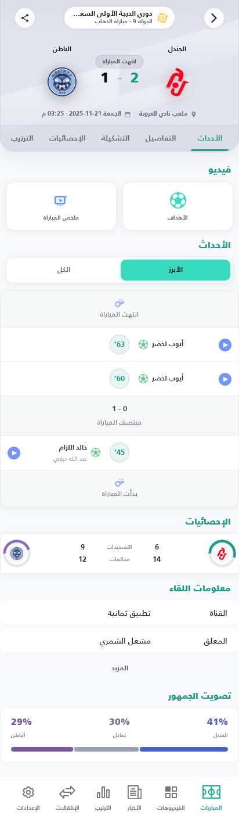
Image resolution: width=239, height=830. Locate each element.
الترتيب (22, 138)
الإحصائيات (67, 138)
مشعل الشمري (125, 640)
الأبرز (176, 270)
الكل (63, 270)
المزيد (119, 668)
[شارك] (25, 18)
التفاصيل (161, 138)
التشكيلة (115, 138)
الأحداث (210, 138)
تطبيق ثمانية (129, 612)
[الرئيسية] (214, 18)
